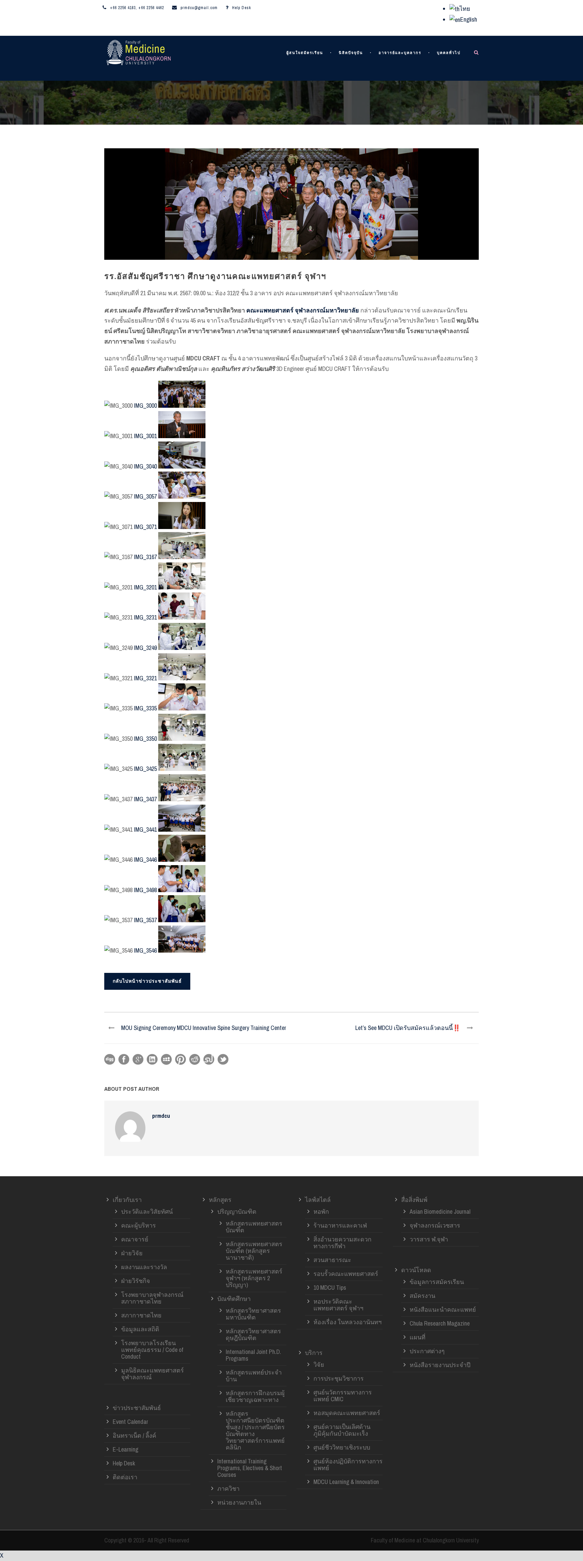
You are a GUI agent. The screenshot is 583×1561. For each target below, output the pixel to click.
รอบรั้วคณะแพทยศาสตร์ (345, 1273)
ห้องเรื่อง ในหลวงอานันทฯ (347, 1322)
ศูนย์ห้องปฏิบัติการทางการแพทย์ (348, 1464)
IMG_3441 (145, 829)
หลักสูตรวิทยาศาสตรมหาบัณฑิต (253, 1313)
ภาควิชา (228, 1488)
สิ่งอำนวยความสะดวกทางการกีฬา (342, 1242)
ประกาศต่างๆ (427, 1351)
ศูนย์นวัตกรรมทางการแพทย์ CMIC (342, 1395)
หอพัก (321, 1211)
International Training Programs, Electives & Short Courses (249, 1468)
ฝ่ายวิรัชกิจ (135, 1281)
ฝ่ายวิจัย (132, 1253)
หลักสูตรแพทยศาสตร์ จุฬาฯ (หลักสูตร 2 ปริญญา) (254, 1278)
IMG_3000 (145, 405)
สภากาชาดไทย (141, 1315)
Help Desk (241, 7)
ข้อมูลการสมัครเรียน (437, 1282)
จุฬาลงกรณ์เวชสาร (435, 1225)
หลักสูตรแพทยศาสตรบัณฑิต (254, 1226)
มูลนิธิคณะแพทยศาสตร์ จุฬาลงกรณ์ (152, 1373)
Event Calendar (130, 1421)
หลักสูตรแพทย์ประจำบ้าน (254, 1375)
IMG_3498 (145, 890)
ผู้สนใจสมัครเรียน (304, 53)
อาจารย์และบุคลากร (400, 53)
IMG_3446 (145, 859)
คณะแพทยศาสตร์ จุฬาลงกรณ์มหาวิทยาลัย (302, 310)
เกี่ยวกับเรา (127, 1199)
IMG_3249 (145, 648)
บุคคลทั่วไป (449, 53)
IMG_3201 (145, 587)
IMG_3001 (145, 436)
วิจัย (318, 1364)
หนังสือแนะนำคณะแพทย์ (443, 1309)
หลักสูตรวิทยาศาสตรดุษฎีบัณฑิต (253, 1334)
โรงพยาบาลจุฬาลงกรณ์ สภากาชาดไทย (152, 1298)
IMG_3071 (145, 527)
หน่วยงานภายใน (239, 1502)
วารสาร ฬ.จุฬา (429, 1239)
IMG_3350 (145, 738)
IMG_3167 (145, 557)
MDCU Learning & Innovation (346, 1482)
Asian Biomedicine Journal (440, 1211)
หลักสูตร (220, 1199)
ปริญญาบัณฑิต (236, 1211)
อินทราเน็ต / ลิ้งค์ (134, 1435)
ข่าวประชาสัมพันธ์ (137, 1408)
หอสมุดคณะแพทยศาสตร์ (346, 1413)
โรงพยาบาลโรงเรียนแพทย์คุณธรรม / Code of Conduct (152, 1350)
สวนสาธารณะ (332, 1260)
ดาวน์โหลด (416, 1270)
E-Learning (125, 1449)
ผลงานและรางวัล (144, 1267)
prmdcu (161, 1115)
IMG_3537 (145, 920)
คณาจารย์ (134, 1239)
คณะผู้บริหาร (138, 1225)
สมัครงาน (422, 1295)
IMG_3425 (145, 768)
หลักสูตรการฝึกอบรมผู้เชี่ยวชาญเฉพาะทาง (255, 1396)
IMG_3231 (145, 617)
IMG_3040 (145, 466)
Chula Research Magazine (440, 1323)
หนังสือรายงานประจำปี (440, 1365)
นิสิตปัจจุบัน (351, 53)
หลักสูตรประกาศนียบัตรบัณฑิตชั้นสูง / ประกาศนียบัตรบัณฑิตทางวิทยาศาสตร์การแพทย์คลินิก (255, 1430)
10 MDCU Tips (329, 1287)
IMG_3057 (145, 496)
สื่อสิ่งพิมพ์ (414, 1199)
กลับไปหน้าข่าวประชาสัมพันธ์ (147, 981)
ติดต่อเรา (125, 1477)
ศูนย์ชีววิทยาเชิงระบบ (341, 1447)
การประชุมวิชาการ (338, 1378)
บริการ (314, 1353)
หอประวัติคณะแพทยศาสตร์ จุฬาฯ (338, 1304)
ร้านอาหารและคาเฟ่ (340, 1225)
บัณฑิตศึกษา (234, 1298)
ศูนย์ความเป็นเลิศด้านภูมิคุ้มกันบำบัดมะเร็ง (341, 1430)
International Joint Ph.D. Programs (253, 1355)
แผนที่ (417, 1337)
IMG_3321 (145, 678)
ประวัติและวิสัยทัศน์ (147, 1211)
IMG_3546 (145, 950)
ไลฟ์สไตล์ (318, 1199)
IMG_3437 (145, 799)
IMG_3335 (145, 708)
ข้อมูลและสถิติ (140, 1329)
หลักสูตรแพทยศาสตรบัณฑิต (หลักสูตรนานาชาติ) (254, 1251)
